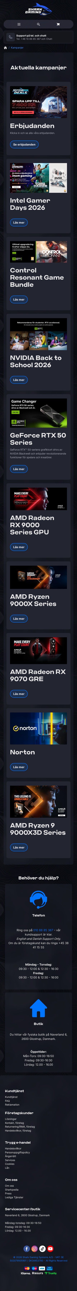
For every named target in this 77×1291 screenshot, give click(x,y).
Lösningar (10, 1118)
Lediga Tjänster (14, 1197)
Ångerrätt (10, 1156)
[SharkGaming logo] (38, 9)
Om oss (9, 1185)
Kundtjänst (11, 1096)
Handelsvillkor (13, 1148)
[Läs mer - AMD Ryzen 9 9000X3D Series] (38, 802)
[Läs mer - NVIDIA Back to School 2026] (38, 334)
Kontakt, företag (14, 1122)
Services (10, 1160)
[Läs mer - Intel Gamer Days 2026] (38, 178)
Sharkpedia (11, 1189)
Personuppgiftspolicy (17, 1152)
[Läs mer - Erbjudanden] (38, 102)
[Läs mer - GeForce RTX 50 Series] (38, 413)
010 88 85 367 (43, 930)
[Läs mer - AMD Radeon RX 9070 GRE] (38, 650)
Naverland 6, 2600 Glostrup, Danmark (27, 1215)
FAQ (7, 1100)
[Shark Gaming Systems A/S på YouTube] (50, 1249)
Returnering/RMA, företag (20, 1126)
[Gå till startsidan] (5, 47)
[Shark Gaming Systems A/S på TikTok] (42, 1249)
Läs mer (19, 222)
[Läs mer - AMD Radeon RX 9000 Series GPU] (38, 499)
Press (8, 1193)
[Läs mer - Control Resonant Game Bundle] (38, 251)
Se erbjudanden (24, 144)
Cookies (9, 1163)
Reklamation (12, 1104)
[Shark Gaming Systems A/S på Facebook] (26, 1249)
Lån (7, 1167)
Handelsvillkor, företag (18, 1130)
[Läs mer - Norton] (38, 728)
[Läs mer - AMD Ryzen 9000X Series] (38, 577)
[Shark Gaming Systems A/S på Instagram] (34, 1249)
